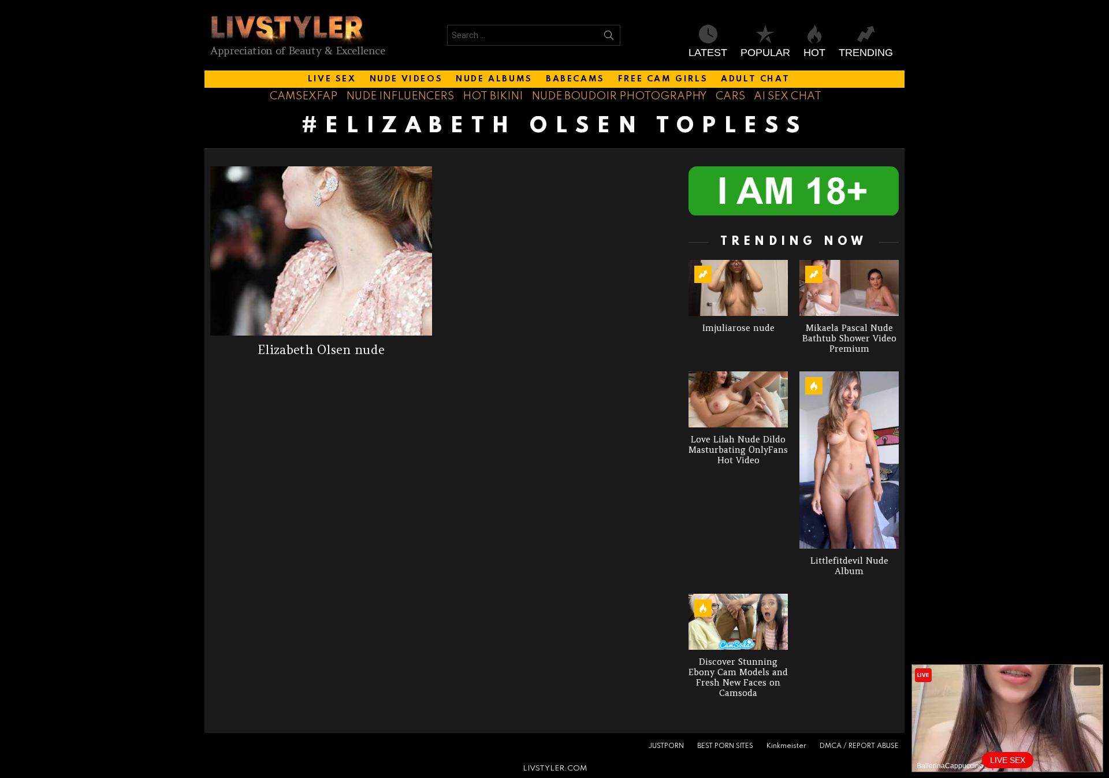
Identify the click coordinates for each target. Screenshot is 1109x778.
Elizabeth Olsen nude (321, 350)
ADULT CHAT (755, 79)
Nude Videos (406, 79)
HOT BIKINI (493, 96)
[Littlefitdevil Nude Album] (849, 460)
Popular (765, 52)
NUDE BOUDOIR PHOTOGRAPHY (619, 96)
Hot (814, 52)
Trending (866, 52)
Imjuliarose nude (738, 327)
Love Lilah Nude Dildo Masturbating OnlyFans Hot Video (738, 450)
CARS (730, 96)
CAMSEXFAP (303, 96)
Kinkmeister (786, 746)
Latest (708, 52)
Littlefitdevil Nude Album (849, 565)
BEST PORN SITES (725, 746)
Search (608, 37)
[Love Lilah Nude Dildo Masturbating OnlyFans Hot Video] (738, 399)
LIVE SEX (332, 79)
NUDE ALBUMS (494, 79)
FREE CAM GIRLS (663, 79)
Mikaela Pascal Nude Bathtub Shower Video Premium (849, 338)
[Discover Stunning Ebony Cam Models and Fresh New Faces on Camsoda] (738, 622)
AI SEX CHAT (787, 96)
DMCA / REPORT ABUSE (859, 746)
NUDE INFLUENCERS (400, 96)
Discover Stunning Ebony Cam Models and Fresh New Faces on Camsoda (738, 677)
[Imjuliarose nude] (738, 288)
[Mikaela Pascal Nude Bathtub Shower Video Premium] (849, 288)
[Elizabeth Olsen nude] (321, 251)
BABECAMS (575, 79)
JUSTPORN (666, 746)
